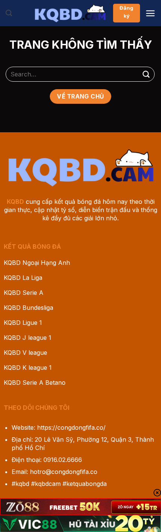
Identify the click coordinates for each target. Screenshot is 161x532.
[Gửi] (146, 74)
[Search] (9, 13)
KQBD (15, 201)
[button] (150, 13)
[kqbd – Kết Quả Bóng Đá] (70, 13)
